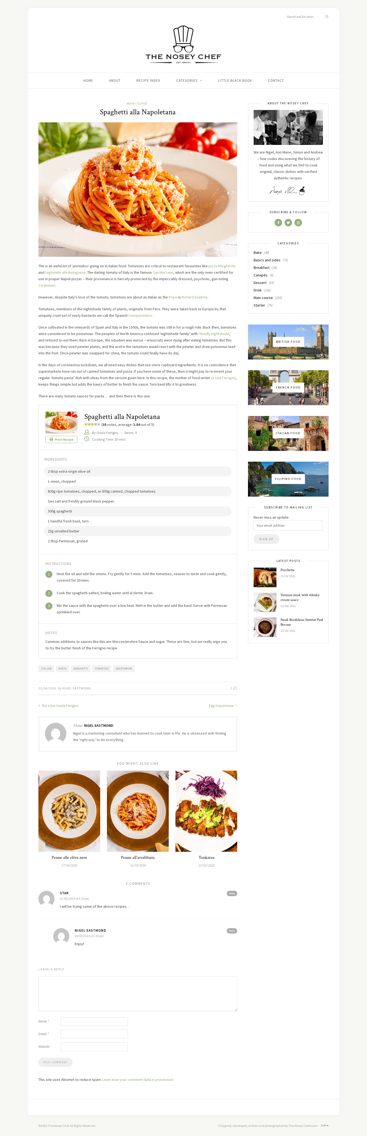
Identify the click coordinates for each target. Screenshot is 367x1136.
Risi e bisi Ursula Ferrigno (59, 705)
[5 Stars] (98, 424)
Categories (186, 80)
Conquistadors (140, 315)
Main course (137, 103)
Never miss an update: (271, 517)
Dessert (260, 282)
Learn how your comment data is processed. (138, 1079)
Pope (173, 297)
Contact (276, 80)
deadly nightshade (214, 333)
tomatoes (102, 668)
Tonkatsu (206, 857)
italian (46, 668)
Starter (259, 305)
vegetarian (124, 668)
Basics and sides (267, 260)
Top (324, 1125)
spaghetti (80, 668)
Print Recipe (63, 439)
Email (43, 1034)
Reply (232, 893)
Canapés (261, 275)
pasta (63, 668)
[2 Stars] (89, 424)
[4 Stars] (95, 424)
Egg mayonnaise (221, 705)
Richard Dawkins (195, 297)
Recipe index (148, 80)
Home (88, 80)
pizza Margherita (221, 265)
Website (43, 1046)
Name (43, 1021)
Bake (258, 252)
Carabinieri (47, 285)
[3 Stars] (92, 424)
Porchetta (287, 570)
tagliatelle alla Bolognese (65, 272)
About (115, 80)
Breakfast (261, 267)
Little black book (235, 80)
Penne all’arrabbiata (138, 857)
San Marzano (163, 272)
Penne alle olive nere (69, 857)
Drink (258, 290)
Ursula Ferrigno (223, 377)
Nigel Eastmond (76, 688)
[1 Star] (86, 424)
